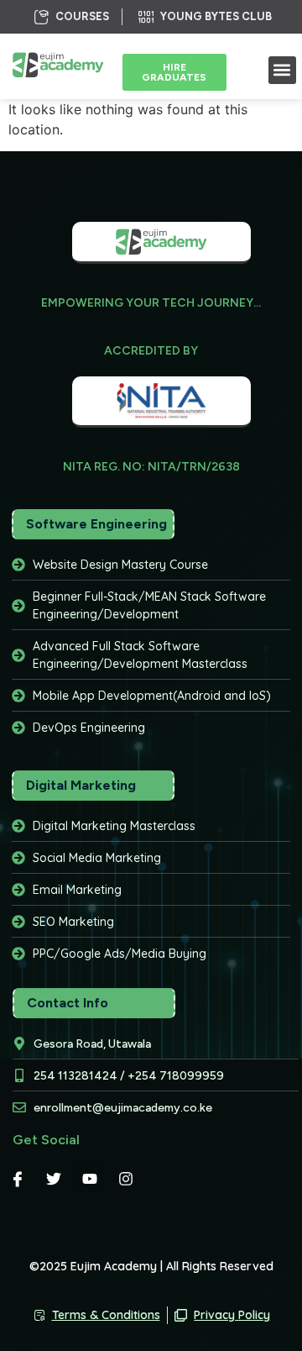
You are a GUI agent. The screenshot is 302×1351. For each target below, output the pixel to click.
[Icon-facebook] (18, 1179)
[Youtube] (90, 1179)
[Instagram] (126, 1179)
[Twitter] (54, 1179)
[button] (282, 70)
